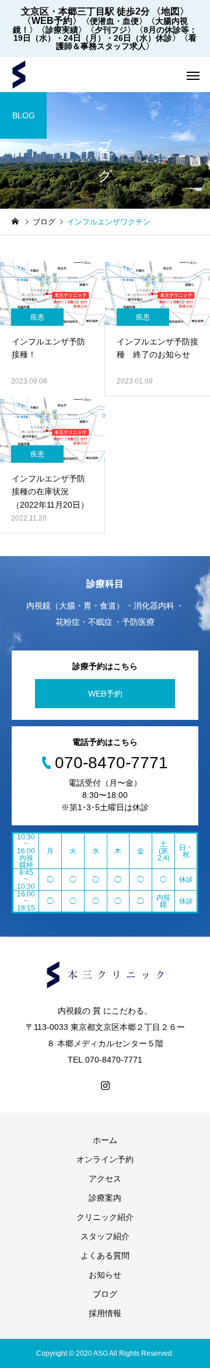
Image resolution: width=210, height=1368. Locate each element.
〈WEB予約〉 (52, 21)
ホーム (105, 1140)
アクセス (105, 1178)
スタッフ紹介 (105, 1236)
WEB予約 (105, 693)
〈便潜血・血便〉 (114, 21)
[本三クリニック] (19, 74)
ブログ (105, 1294)
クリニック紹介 (105, 1217)
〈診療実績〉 (61, 29)
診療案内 (105, 1197)
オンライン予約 (105, 1159)
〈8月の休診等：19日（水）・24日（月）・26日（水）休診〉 (105, 34)
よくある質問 (105, 1255)
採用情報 (105, 1313)
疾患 (37, 317)
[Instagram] (105, 1085)
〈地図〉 (170, 11)
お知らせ (105, 1274)
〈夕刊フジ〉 (110, 29)
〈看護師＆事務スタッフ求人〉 (126, 42)
